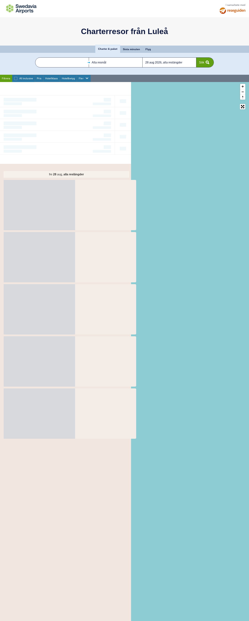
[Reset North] (242, 97)
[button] (62, 62)
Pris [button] (39, 78)
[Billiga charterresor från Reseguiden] (232, 10)
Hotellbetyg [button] (68, 78)
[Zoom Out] (242, 91)
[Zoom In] (242, 86)
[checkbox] (15, 78)
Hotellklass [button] (51, 78)
